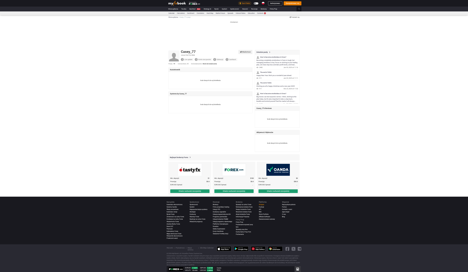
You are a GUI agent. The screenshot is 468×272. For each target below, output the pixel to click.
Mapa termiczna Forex (174, 234)
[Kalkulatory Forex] (298, 269)
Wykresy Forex (194, 217)
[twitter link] (293, 249)
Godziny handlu (172, 207)
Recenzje (254, 9)
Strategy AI (207, 9)
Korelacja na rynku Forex (175, 219)
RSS (260, 212)
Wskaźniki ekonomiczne (174, 236)
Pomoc (284, 207)
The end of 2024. (266, 72)
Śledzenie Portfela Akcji (220, 234)
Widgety (261, 204)
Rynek (216, 9)
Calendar (171, 13)
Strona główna (173, 9)
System (224, 9)
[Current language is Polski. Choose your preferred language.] (263, 3)
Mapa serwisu (190, 249)
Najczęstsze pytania (288, 204)
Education (251, 13)
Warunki (170, 248)
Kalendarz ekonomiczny (174, 204)
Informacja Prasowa (242, 217)
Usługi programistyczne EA (222, 214)
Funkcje (261, 207)
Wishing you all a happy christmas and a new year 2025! (275, 86)
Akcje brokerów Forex (243, 214)
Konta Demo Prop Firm (243, 232)
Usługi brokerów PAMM (220, 219)
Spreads (230, 13)
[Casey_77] (257, 57)
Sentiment (190, 13)
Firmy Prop (273, 9)
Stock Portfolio (264, 214)
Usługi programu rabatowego (222, 221)
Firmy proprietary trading (221, 207)
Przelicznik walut (172, 238)
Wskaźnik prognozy (196, 221)
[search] (300, 9)
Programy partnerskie (220, 217)
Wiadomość (246, 52)
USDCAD (203, 270)
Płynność (170, 229)
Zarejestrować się (292, 3)
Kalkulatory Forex (172, 231)
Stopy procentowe (172, 209)
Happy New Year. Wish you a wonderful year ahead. (274, 75)
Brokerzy (264, 9)
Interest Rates (240, 13)
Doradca (215, 226)
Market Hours (220, 13)
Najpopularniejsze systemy (198, 209)
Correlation (200, 13)
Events (219, 268)
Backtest (194, 9)
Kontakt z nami (287, 209)
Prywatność (180, 248)
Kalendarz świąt (172, 212)
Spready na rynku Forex (243, 204)
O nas (284, 214)
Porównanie (240, 234)
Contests (261, 13)
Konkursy (193, 214)
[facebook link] (287, 249)
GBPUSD (203, 268)
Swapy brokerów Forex (243, 209)
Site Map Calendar (207, 248)
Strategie (192, 212)
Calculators (181, 13)
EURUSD (188, 268)
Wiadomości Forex (173, 221)
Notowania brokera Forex (244, 207)
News (218, 270)
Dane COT (170, 226)
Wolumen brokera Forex (244, 212)
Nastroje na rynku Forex (197, 219)
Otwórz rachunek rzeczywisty (190, 191)
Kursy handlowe (218, 231)
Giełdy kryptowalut (219, 229)
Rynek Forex (171, 214)
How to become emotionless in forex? (273, 57)
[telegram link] (299, 249)
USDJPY (188, 270)
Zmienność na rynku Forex (175, 217)
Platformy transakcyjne (220, 224)
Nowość (245, 9)
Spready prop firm (242, 229)
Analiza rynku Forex (173, 224)
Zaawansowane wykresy (267, 219)
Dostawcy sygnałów (219, 212)
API (260, 209)
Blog (283, 217)
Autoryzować (275, 3)
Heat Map (210, 13)
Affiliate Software (264, 217)
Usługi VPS (216, 209)
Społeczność (234, 9)
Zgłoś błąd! (285, 212)
